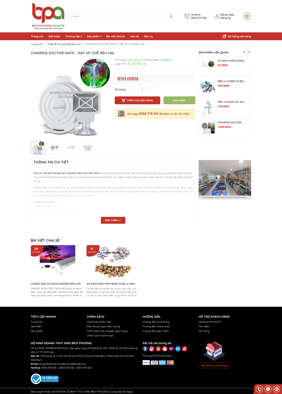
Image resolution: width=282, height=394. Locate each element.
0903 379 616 (83, 367)
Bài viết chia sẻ (115, 36)
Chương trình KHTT (210, 321)
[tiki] (177, 348)
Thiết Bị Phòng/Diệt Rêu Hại (64, 44)
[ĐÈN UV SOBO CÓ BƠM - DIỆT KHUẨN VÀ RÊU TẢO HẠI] (208, 87)
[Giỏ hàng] (247, 16)
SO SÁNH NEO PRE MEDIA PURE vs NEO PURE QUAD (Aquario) (110, 283)
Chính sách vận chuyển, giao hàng (107, 331)
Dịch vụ (148, 36)
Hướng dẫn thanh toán (156, 326)
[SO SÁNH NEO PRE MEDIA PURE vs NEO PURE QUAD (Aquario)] (113, 263)
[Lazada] (171, 348)
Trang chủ (37, 36)
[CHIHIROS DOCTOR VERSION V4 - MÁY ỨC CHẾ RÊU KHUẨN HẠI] (208, 128)
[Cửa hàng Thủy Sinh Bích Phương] (48, 15)
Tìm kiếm (204, 326)
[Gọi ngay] (259, 389)
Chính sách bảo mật (99, 321)
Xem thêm (112, 220)
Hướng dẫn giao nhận (156, 331)
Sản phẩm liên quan (213, 52)
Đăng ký (225, 17)
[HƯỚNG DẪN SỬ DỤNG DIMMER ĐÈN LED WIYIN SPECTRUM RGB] (57, 263)
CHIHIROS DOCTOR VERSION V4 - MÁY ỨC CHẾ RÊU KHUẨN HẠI (231, 122)
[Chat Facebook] (268, 389)
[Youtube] (158, 348)
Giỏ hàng (204, 331)
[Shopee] (164, 348)
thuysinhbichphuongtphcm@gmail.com (62, 363)
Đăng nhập (227, 14)
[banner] (225, 179)
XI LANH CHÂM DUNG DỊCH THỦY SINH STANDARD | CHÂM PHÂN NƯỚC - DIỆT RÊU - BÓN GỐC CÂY (231, 60)
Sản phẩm (93, 36)
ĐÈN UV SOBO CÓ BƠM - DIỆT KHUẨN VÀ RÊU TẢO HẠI (231, 81)
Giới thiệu (54, 36)
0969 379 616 (66, 367)
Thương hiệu (72, 36)
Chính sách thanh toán (100, 335)
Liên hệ (134, 36)
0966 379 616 (149, 113)
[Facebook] (145, 348)
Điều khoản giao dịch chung (103, 326)
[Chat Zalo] (276, 389)
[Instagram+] (151, 348)
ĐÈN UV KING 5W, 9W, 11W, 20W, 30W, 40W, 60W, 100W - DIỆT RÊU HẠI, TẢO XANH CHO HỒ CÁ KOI (231, 101)
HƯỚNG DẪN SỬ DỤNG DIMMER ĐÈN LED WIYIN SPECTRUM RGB (55, 283)
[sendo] (184, 348)
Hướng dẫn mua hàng (156, 321)
